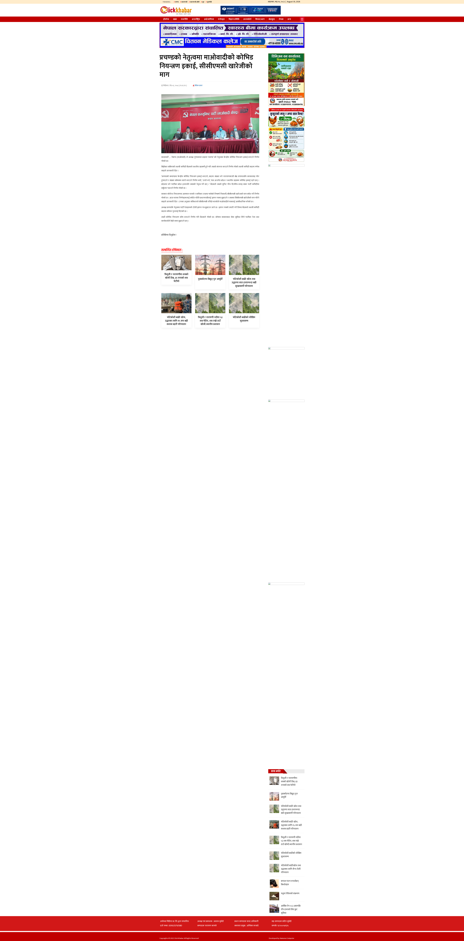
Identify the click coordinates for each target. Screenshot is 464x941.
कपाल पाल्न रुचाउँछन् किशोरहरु (290, 882)
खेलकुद (272, 19)
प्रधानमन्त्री (184, 2)
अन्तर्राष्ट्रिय (196, 19)
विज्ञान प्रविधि (234, 19)
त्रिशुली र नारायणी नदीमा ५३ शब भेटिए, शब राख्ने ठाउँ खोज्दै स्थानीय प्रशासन (210, 320)
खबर (175, 19)
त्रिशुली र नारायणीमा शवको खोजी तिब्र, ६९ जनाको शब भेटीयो (176, 277)
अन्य (289, 19)
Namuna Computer (287, 938)
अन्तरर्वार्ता (247, 19)
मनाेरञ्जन (221, 19)
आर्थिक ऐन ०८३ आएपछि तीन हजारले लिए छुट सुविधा (291, 909)
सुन (203, 2)
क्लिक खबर (198, 85)
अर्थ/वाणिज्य (209, 19)
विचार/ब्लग (260, 19)
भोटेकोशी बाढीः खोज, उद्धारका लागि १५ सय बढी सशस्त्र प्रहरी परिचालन (176, 320)
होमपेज (166, 19)
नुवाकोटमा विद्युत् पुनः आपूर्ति (210, 279)
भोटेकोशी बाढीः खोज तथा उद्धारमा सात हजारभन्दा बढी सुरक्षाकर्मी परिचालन (244, 282)
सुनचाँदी (209, 2)
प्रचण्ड (177, 2)
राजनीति (184, 19)
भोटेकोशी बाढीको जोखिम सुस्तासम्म (244, 319)
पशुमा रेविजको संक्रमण (290, 893)
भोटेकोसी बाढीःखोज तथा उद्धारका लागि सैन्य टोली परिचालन (291, 869)
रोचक (281, 19)
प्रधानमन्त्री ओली (194, 2)
